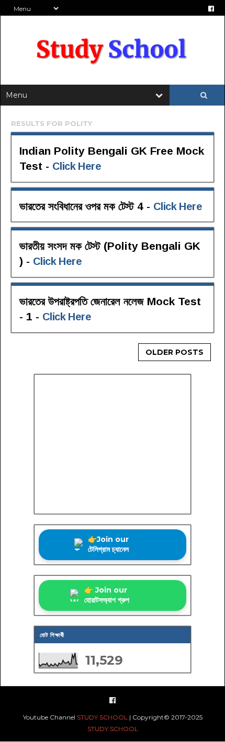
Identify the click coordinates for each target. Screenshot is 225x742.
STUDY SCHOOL (102, 717)
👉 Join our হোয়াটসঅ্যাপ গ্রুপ (106, 595)
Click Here (76, 166)
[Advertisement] (112, 444)
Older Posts (174, 352)
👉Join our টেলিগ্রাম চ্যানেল (108, 544)
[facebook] (211, 8)
